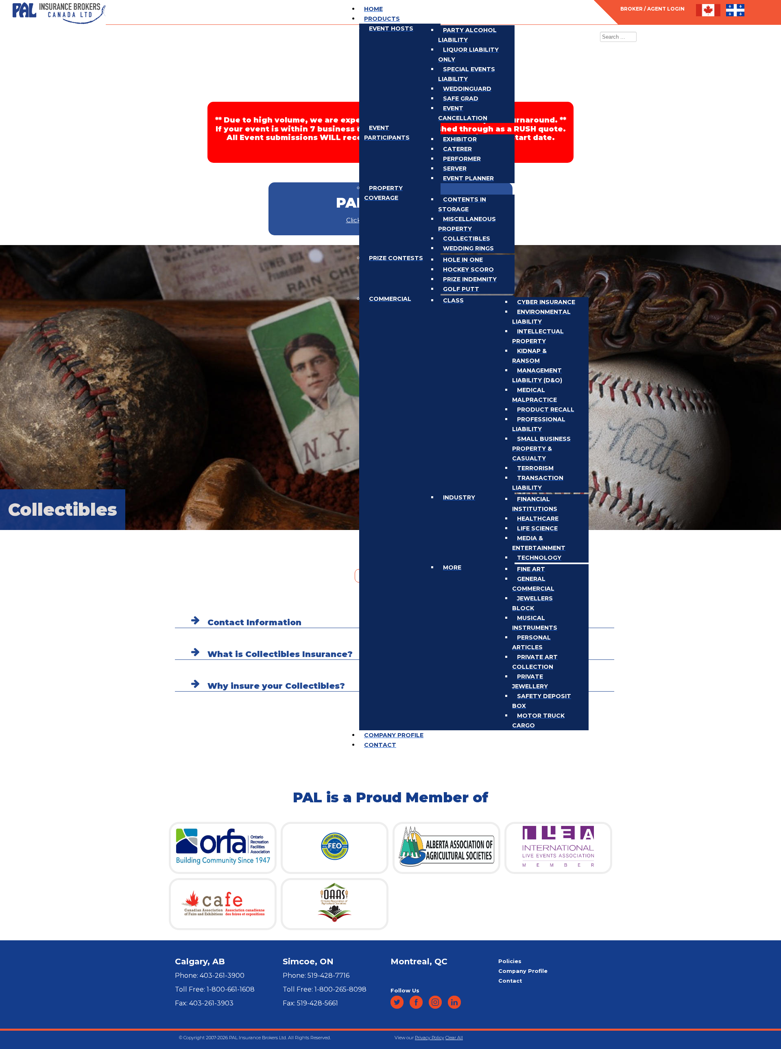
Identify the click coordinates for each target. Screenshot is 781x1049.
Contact (510, 981)
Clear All (454, 1037)
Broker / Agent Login (652, 9)
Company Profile (523, 971)
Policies (509, 961)
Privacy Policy (429, 1037)
